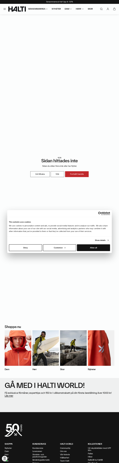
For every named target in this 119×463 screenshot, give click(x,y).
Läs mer (9, 396)
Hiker (90, 457)
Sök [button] (57, 174)
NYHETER (56, 9)
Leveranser (37, 451)
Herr (7, 455)
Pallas (90, 454)
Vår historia (65, 455)
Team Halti (64, 461)
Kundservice (37, 448)
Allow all (93, 248)
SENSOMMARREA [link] (36, 9)
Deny (25, 248)
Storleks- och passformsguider (39, 456)
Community (65, 448)
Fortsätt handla (77, 174)
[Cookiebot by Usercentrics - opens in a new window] (100, 213)
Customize (58, 248)
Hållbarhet (64, 458)
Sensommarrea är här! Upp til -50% (59, 2)
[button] (4, 9)
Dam (7, 451)
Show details (100, 240)
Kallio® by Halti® (95, 460)
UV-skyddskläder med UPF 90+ (99, 449)
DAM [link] (67, 9)
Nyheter (8, 448)
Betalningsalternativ (41, 460)
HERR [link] (78, 9)
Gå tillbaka (40, 174)
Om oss (63, 451)
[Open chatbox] (4, 458)
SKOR (90, 9)
